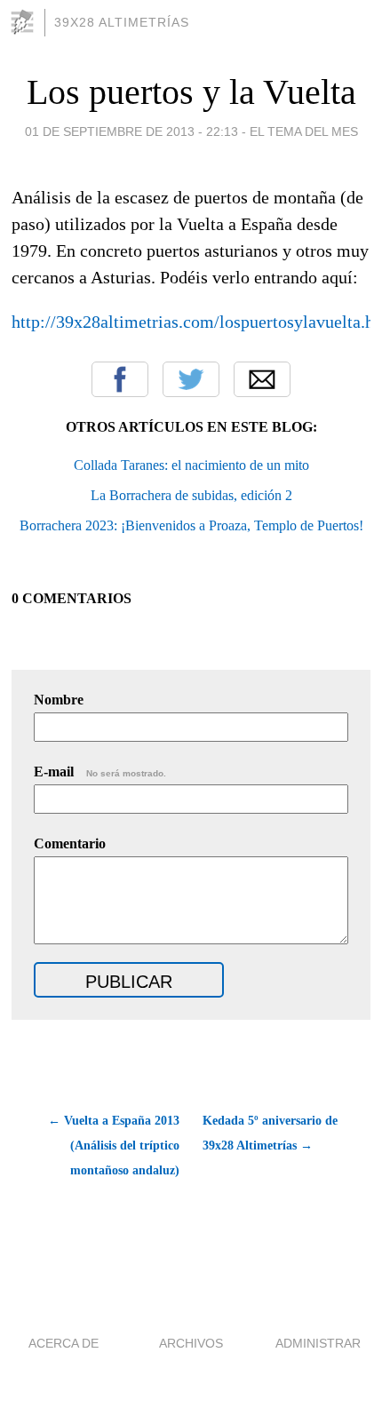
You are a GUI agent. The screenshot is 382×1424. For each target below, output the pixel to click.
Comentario (70, 843)
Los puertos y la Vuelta (191, 92)
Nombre (59, 699)
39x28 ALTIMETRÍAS (121, 22)
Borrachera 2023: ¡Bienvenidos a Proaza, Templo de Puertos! (191, 525)
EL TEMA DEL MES (304, 131)
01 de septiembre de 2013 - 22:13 (131, 131)
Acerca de (63, 1343)
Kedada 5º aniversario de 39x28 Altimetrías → (270, 1133)
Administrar (318, 1343)
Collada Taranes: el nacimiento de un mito (191, 465)
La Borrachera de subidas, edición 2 (191, 495)
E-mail (100, 771)
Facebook (120, 379)
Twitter (191, 379)
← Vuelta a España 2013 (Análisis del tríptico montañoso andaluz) (113, 1145)
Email (262, 379)
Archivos (191, 1343)
